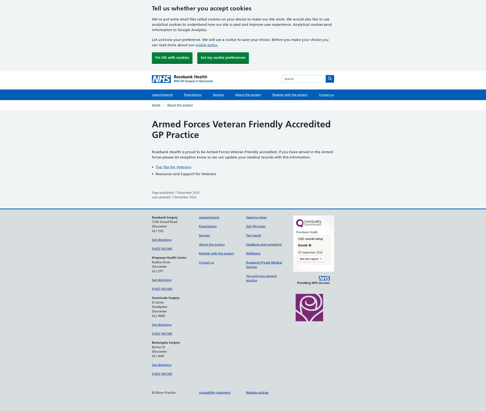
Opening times (256, 217)
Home (156, 105)
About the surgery (248, 95)
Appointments (162, 95)
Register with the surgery (290, 95)
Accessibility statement (214, 393)
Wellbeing (253, 253)
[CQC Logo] (309, 226)
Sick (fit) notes (256, 226)
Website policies (257, 393)
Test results (253, 235)
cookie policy (206, 45)
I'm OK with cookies (172, 57)
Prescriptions (193, 95)
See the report (309, 258)
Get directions (161, 240)
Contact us (326, 95)
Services (218, 95)
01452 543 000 (162, 249)
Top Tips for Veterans (173, 167)
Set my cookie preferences (223, 57)
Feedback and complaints (264, 244)
